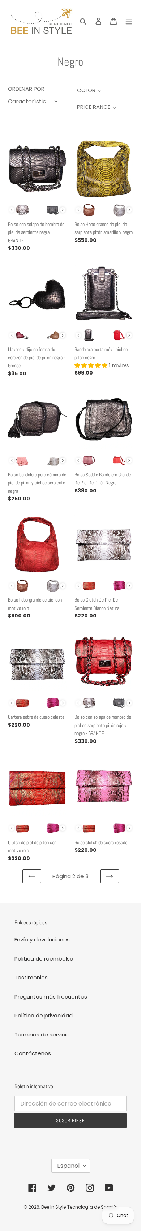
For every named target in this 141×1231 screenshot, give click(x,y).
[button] (89, 90)
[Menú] (128, 21)
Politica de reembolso (43, 958)
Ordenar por (26, 89)
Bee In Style (53, 1207)
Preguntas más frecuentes (50, 996)
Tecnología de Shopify (92, 1207)
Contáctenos (32, 1053)
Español (68, 1166)
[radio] (22, 210)
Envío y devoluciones (42, 939)
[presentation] (62, 210)
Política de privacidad (43, 1015)
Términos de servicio (42, 1034)
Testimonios (31, 977)
